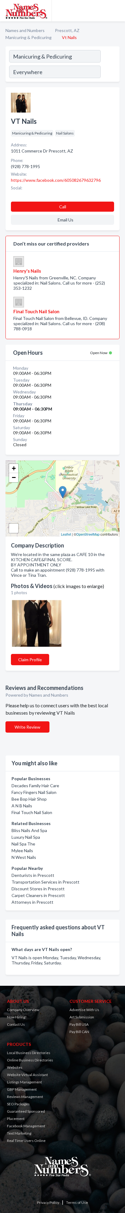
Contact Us (16, 1024)
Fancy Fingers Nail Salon (34, 792)
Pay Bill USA (79, 1024)
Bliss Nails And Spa (29, 830)
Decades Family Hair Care (35, 785)
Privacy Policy (48, 1202)
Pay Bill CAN (79, 1031)
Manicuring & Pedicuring (28, 37)
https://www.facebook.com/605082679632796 (56, 180)
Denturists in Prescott (33, 875)
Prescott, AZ (67, 30)
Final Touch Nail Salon (32, 812)
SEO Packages (18, 1104)
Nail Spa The (23, 843)
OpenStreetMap (88, 534)
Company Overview (23, 1009)
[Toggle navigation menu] (117, 11)
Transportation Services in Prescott (45, 882)
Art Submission (81, 1017)
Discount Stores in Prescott (38, 888)
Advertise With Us (84, 1009)
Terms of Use (77, 1202)
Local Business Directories (28, 1052)
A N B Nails (22, 805)
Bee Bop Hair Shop (29, 799)
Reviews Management (25, 1096)
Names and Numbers (25, 30)
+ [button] (14, 468)
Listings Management (24, 1082)
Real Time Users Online (26, 1140)
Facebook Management (26, 1126)
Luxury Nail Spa (26, 837)
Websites (14, 1067)
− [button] (14, 477)
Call (62, 206)
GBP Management (22, 1089)
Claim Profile (30, 659)
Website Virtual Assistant (27, 1074)
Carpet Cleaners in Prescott (38, 895)
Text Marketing (19, 1133)
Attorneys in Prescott (32, 902)
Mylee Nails (22, 850)
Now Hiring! (17, 1017)
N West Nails (24, 857)
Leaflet (66, 534)
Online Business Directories (30, 1060)
